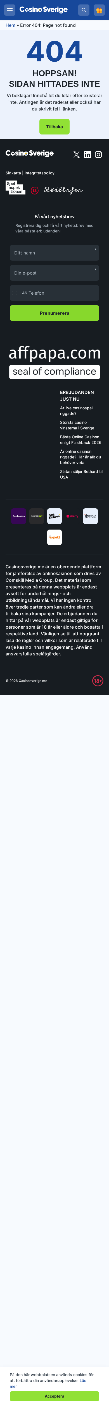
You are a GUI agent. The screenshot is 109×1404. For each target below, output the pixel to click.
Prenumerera (54, 313)
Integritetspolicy (39, 172)
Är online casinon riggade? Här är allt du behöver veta (80, 457)
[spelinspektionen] (15, 187)
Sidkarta (13, 172)
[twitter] (77, 154)
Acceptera (54, 1396)
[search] (84, 10)
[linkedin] (88, 154)
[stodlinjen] (63, 193)
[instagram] (98, 154)
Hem (10, 25)
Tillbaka (54, 126)
